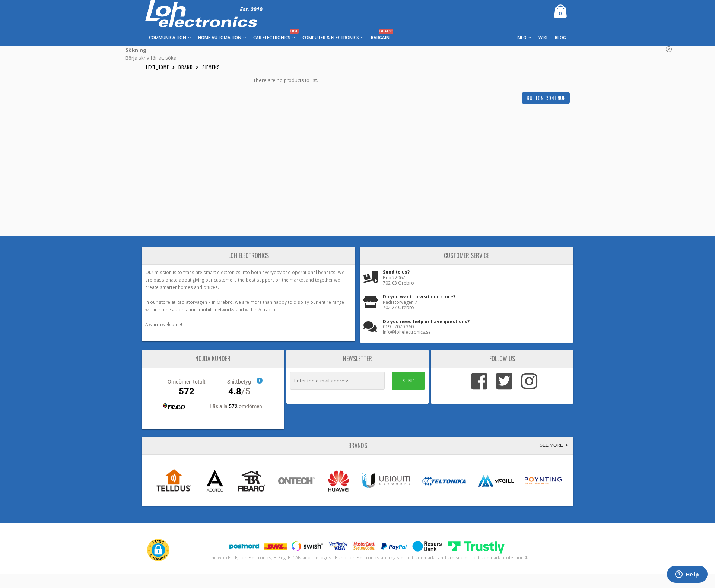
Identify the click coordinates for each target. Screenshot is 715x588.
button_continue (546, 98)
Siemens (211, 67)
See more (552, 445)
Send (409, 380)
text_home (157, 67)
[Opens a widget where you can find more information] (687, 575)
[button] (158, 550)
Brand (185, 67)
